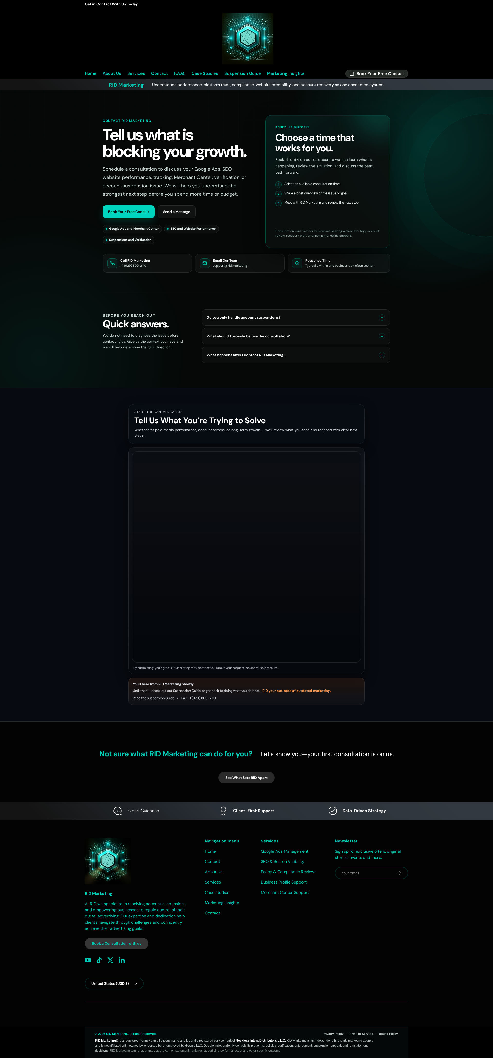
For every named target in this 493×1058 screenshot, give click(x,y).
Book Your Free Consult (128, 211)
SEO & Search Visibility (282, 861)
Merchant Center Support (285, 892)
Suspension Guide (242, 73)
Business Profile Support (284, 882)
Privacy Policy (333, 1033)
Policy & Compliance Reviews (288, 872)
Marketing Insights (286, 73)
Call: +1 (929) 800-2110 (198, 698)
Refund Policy (388, 1033)
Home (91, 73)
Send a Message (176, 211)
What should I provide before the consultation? (248, 336)
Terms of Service (360, 1033)
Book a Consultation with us (116, 943)
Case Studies (205, 73)
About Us (112, 73)
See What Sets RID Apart (246, 777)
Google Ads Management (284, 851)
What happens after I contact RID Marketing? (246, 355)
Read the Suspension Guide (153, 698)
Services (136, 73)
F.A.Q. (179, 73)
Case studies (217, 892)
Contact (159, 73)
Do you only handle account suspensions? (244, 317)
